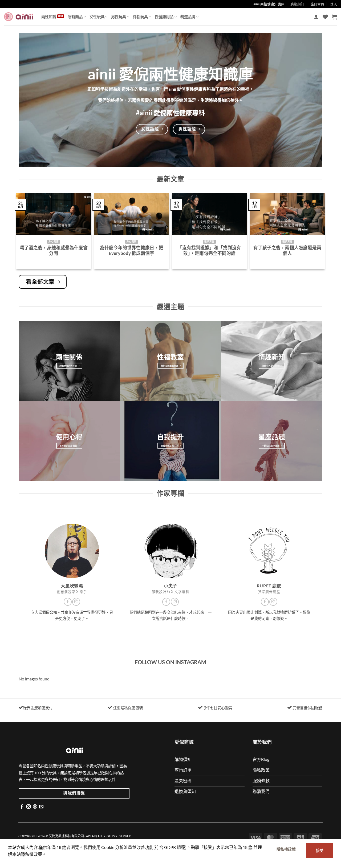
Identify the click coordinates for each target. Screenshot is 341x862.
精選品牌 (187, 16)
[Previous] (18, 233)
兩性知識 (48, 16)
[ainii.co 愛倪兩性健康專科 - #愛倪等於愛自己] (18, 16)
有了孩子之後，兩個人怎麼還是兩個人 (287, 250)
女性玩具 (97, 16)
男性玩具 (118, 16)
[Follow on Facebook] (68, 602)
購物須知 (297, 4)
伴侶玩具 (140, 16)
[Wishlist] (325, 17)
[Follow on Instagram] (76, 602)
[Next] (323, 233)
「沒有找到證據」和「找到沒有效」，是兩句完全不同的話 (209, 250)
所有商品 (75, 16)
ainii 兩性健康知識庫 (269, 4)
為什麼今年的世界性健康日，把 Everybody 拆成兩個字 (131, 250)
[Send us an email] (41, 806)
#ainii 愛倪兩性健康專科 (170, 113)
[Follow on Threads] (35, 806)
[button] (316, 17)
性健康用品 (164, 16)
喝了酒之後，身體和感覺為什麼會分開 (54, 250)
